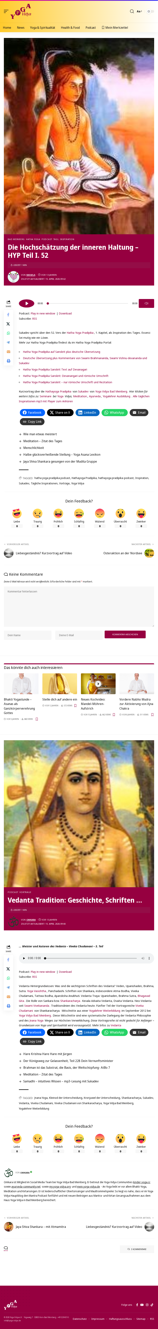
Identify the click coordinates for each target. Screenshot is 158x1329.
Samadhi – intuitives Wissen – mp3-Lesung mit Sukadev (61, 1081)
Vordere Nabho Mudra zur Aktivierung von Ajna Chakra (136, 703)
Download (65, 313)
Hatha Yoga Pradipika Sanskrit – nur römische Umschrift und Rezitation (67, 382)
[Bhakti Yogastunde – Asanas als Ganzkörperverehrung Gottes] (21, 683)
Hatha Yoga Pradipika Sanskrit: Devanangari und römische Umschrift (65, 376)
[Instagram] (147, 1304)
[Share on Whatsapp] (8, 333)
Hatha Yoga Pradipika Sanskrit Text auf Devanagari (55, 369)
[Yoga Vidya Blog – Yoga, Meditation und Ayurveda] (10, 1305)
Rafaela (30, 274)
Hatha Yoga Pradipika (80, 332)
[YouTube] (142, 1304)
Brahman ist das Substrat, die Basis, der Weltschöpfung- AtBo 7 (66, 1067)
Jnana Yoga (36, 1020)
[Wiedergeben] (26, 303)
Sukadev (83, 391)
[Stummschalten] (146, 303)
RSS (34, 318)
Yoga (60, 396)
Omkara (31, 919)
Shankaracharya (70, 1001)
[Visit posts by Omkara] (13, 921)
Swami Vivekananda (36, 1005)
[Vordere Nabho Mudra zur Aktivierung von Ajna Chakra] (136, 683)
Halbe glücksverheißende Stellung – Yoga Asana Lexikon (61, 454)
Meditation (79, 396)
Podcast (47, 239)
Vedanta (116, 1025)
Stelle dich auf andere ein (59, 699)
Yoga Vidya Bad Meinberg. (111, 391)
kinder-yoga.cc (141, 1182)
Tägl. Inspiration (63, 239)
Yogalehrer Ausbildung (116, 396)
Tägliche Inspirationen (44, 483)
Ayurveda (95, 396)
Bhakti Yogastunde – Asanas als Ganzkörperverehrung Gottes (19, 706)
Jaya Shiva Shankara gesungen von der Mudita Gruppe (60, 461)
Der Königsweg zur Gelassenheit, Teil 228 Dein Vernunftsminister (68, 1061)
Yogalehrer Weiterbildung (104, 1010)
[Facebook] (137, 1304)
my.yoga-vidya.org (60, 1186)
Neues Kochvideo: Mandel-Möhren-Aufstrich (93, 703)
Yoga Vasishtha (36, 991)
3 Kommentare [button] (138, 1249)
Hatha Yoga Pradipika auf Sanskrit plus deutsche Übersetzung (61, 352)
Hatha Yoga (33, 239)
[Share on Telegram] (8, 342)
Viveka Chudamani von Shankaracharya (78, 1103)
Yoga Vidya (77, 483)
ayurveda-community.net (26, 1186)
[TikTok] (152, 1304)
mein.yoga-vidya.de (88, 1186)
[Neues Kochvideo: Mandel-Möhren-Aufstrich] (98, 683)
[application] (86, 303)
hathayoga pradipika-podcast (116, 478)
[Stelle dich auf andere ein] (59, 683)
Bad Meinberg (16, 239)
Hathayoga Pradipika (58, 391)
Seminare (45, 396)
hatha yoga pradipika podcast (52, 478)
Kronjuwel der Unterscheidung (102, 1098)
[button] (7, 11)
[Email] (8, 351)
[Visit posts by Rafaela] (13, 277)
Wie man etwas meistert (40, 434)
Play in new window (43, 313)
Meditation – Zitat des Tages (42, 441)
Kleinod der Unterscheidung (65, 1098)
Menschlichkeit (33, 448)
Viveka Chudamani (42, 1103)
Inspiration (141, 478)
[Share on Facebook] (8, 314)
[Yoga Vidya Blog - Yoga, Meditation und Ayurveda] (20, 11)
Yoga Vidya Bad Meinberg (35, 1015)
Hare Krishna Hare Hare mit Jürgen (47, 1054)
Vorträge (64, 483)
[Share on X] (8, 323)
